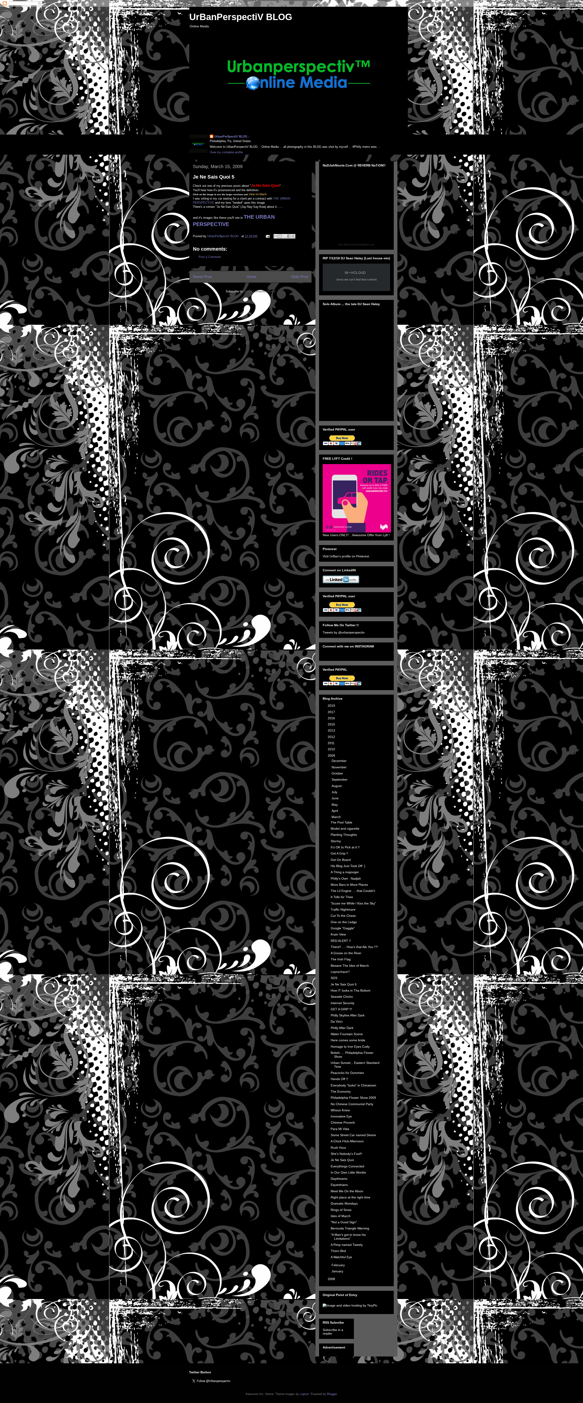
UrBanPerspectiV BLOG (240, 17)
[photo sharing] (306, 186)
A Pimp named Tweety (347, 1245)
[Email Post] (267, 236)
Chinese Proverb (343, 1122)
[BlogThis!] (280, 236)
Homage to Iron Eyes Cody (350, 1046)
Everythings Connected (347, 1166)
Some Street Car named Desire (353, 1135)
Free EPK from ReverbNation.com (356, 244)
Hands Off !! (339, 1079)
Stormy (336, 841)
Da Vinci (337, 1021)
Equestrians (339, 1185)
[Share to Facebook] (288, 236)
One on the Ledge (344, 922)
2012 (332, 737)
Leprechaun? (340, 972)
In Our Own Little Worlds (348, 1172)
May (335, 804)
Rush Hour (338, 1147)
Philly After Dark (342, 1028)
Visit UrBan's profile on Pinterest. (346, 556)
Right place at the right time (350, 1197)
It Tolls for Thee (342, 897)
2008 (332, 1279)
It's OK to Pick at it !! (345, 847)
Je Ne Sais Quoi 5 (344, 984)
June (336, 798)
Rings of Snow (341, 1210)
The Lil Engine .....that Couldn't (353, 891)
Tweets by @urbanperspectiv (344, 632)
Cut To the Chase (343, 915)
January (338, 1271)
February (339, 1265)
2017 (332, 712)
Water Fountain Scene (347, 1034)
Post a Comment (210, 257)
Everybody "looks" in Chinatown (353, 1085)
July (335, 792)
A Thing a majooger (345, 872)
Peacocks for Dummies (347, 1073)
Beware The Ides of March (350, 965)
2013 (332, 730)
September (340, 779)
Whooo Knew (340, 1110)
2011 (331, 743)
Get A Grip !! (339, 853)
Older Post (299, 277)
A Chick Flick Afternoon (347, 1141)
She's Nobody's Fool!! (346, 1154)
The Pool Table (341, 822)
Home (251, 277)
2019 (332, 705)
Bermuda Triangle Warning (350, 1228)
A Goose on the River (346, 953)
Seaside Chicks (342, 996)
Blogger (332, 1394)
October (338, 773)
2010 (332, 749)
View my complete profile (226, 152)
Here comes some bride (348, 1040)
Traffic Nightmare (343, 909)
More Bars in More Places (349, 884)
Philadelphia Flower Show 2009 (353, 1097)
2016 (332, 718)
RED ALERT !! (341, 941)
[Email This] (276, 236)
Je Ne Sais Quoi (342, 1160)
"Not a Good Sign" (344, 1222)
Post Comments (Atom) (259, 291)
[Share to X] (284, 236)
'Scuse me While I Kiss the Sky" (353, 903)
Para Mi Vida (340, 1129)
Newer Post (202, 277)
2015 (332, 724)
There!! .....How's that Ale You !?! (354, 947)
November (340, 767)
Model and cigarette (345, 828)
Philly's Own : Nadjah (346, 878)
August (337, 786)
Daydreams (339, 1178)
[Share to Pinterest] (293, 236)
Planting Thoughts (344, 835)
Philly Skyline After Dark (348, 1015)
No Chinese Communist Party (352, 1104)
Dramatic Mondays (344, 1203)
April (335, 811)
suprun (304, 1394)
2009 (332, 755)
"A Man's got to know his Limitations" (348, 1236)
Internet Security (342, 1003)
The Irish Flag (341, 959)
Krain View (338, 934)
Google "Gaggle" (343, 928)
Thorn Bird (338, 1251)
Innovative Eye (341, 1116)
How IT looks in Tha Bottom (351, 990)
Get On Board (341, 860)
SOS (334, 978)
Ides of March (340, 1216)
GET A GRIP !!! (341, 1009)
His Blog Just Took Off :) (348, 866)
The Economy (341, 1091)
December (340, 761)
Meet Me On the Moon (347, 1191)
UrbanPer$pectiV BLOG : (231, 136)
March (337, 817)
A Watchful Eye (341, 1257)
